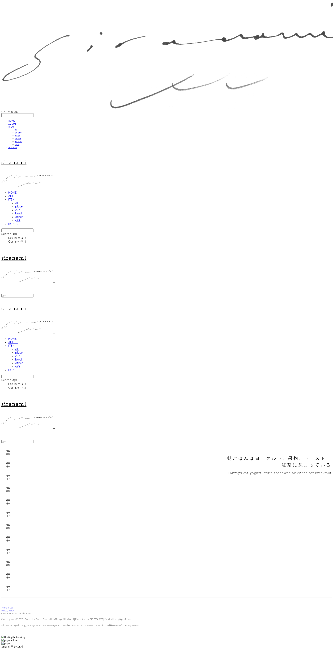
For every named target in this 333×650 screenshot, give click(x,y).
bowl (18, 138)
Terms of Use (7, 607)
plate (18, 132)
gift (17, 144)
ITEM (11, 126)
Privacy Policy (7, 610)
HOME (11, 120)
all (16, 129)
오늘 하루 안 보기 (12, 646)
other (18, 141)
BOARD (12, 147)
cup (17, 135)
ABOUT (12, 123)
